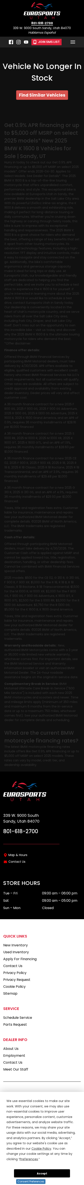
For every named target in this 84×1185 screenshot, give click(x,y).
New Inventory (15, 945)
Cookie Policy (14, 986)
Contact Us (16, 861)
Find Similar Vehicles (42, 95)
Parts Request (15, 1024)
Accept (42, 1173)
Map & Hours (17, 855)
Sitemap (10, 993)
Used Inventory (16, 952)
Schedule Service (17, 1017)
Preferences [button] (29, 1159)
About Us (11, 1048)
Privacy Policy (14, 972)
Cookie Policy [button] (41, 1148)
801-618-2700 (42, 23)
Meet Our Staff (15, 1069)
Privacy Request (16, 979)
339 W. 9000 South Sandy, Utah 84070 (42, 28)
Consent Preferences (30, 1181)
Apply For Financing (20, 958)
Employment (14, 1055)
